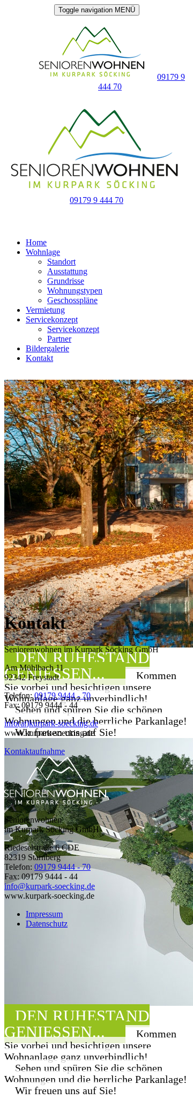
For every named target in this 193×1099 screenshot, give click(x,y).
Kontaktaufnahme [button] (34, 751)
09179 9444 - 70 (62, 695)
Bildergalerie (47, 348)
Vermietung (45, 309)
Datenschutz (47, 923)
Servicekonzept (52, 319)
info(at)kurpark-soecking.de (51, 723)
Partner (59, 338)
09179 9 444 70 (96, 200)
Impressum (44, 914)
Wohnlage (43, 252)
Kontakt (39, 358)
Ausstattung (67, 271)
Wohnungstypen (74, 290)
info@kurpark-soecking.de (49, 886)
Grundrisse (65, 280)
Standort (61, 261)
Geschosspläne (72, 300)
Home (36, 242)
